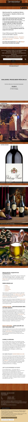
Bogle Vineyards (9, 331)
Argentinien (17, 293)
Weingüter (6, 360)
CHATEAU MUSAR (6, 306)
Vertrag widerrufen (6, 408)
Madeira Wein (5, 279)
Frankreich (7, 286)
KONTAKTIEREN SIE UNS (18, 354)
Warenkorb (25, 7)
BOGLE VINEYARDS (7, 326)
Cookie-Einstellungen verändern (7, 419)
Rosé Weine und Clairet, (7, 38)
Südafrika (17, 295)
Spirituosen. (10, 39)
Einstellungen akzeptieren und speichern (9, 417)
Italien (6, 285)
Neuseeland (21, 295)
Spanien (7, 290)
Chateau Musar (21, 314)
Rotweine (16, 37)
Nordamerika (4, 296)
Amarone (13, 296)
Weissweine (21, 37)
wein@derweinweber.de (11, 398)
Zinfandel (20, 296)
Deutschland (8, 289)
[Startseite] (14, 1)
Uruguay (22, 293)
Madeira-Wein (22, 299)
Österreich (7, 288)
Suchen (13, 60)
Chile (14, 293)
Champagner (16, 38)
